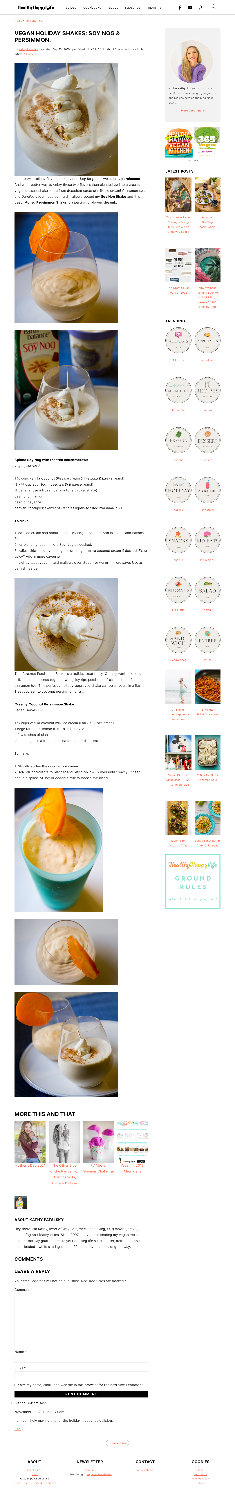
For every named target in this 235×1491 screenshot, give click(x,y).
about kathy (34, 1469)
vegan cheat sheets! (99, 1474)
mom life (155, 7)
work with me (145, 1469)
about (113, 7)
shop (201, 1469)
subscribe (133, 7)
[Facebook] (179, 7)
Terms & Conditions (44, 1482)
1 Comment (31, 54)
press (34, 1474)
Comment (24, 1289)
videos (200, 1482)
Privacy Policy (21, 1482)
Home (18, 20)
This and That (34, 20)
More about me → (193, 110)
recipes (70, 7)
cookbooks (92, 7)
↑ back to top (117, 1442)
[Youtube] (190, 7)
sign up (89, 1469)
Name (21, 1352)
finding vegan (200, 1478)
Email (20, 1368)
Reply (19, 1429)
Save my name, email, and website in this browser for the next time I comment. (81, 1385)
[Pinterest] (200, 7)
